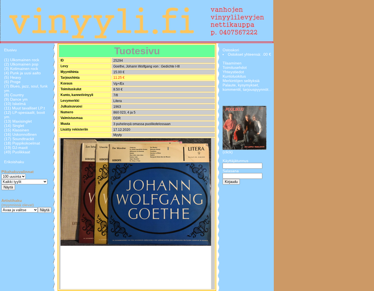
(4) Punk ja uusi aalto (22, 73)
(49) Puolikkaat (17, 152)
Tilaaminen (232, 63)
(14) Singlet (14, 125)
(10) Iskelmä (15, 103)
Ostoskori (231, 50)
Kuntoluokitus (234, 76)
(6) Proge (12, 82)
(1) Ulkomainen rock (21, 60)
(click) (228, 152)
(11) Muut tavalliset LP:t (24, 108)
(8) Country (14, 95)
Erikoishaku (14, 162)
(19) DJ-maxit (16, 147)
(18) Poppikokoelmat (22, 143)
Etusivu (10, 50)
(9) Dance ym (16, 99)
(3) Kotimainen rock (21, 68)
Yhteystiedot (233, 72)
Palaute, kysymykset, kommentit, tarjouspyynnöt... (247, 87)
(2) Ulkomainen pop (21, 64)
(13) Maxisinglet (18, 121)
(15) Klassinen (16, 130)
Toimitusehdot (235, 67)
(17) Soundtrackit (19, 139)
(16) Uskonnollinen (20, 134)
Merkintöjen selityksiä (241, 80)
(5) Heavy (12, 77)
